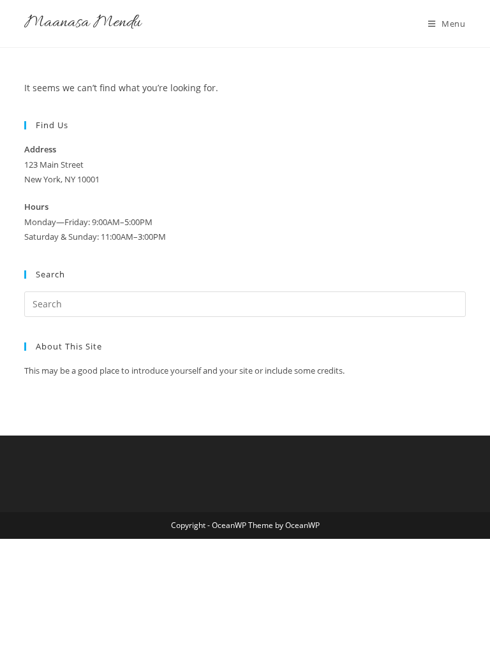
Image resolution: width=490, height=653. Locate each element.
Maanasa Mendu (82, 23)
